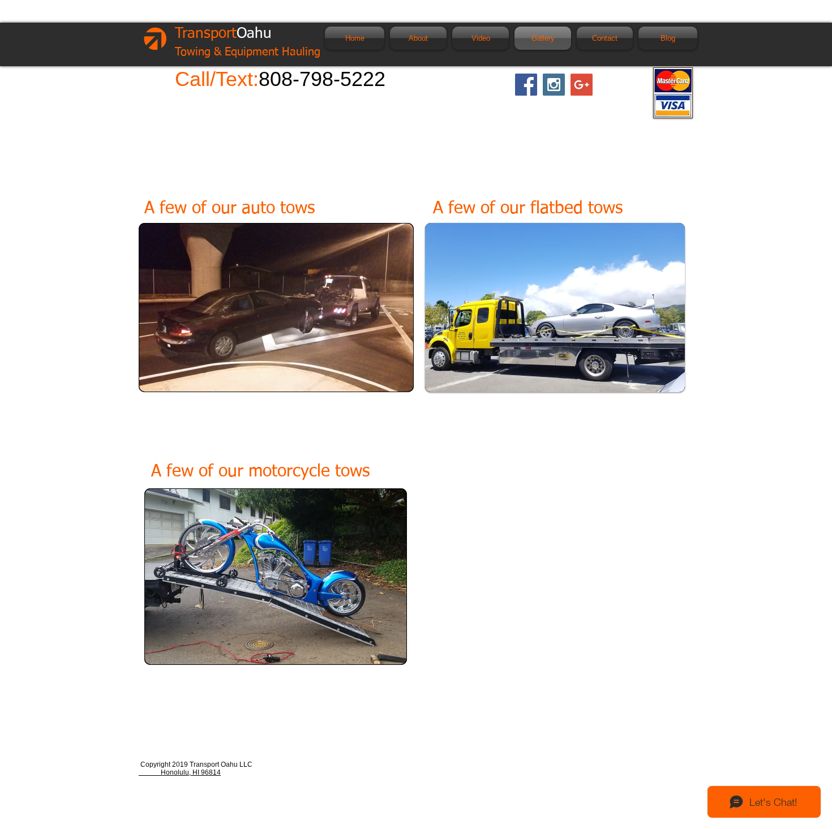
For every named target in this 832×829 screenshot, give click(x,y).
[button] (555, 307)
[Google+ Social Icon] (582, 85)
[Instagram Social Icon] (554, 85)
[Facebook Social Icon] (526, 85)
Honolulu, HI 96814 (180, 772)
